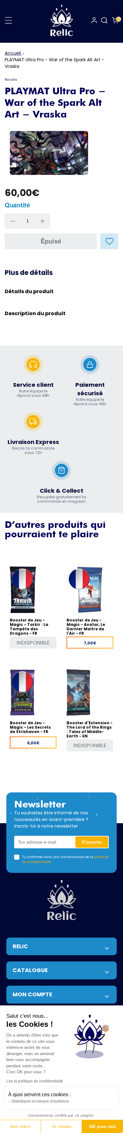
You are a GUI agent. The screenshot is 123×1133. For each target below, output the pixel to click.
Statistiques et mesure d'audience (40, 1101)
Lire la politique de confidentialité (34, 1081)
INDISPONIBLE (33, 642)
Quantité (17, 205)
